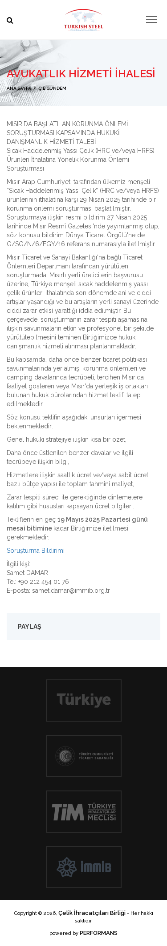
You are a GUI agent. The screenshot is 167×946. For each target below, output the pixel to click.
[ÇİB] (83, 17)
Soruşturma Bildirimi (36, 550)
